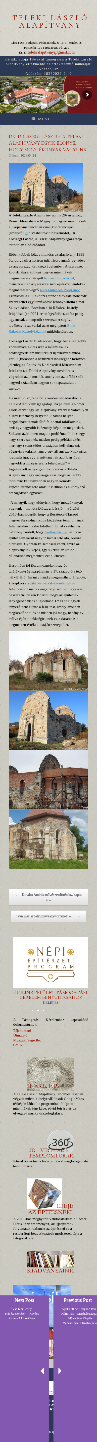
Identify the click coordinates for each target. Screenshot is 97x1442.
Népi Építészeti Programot (60, 290)
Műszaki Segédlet (27, 1040)
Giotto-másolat (56, 532)
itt (26, 233)
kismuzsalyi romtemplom (56, 583)
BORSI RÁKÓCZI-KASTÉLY (83, 84)
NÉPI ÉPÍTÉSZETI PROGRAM (84, 87)
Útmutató (20, 1035)
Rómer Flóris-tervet (59, 278)
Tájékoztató (22, 1031)
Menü (44, 118)
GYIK (17, 1045)
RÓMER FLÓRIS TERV (82, 82)
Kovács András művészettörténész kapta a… (49, 897)
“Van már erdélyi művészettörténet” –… (48, 916)
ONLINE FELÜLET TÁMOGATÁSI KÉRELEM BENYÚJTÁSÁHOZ (50, 997)
